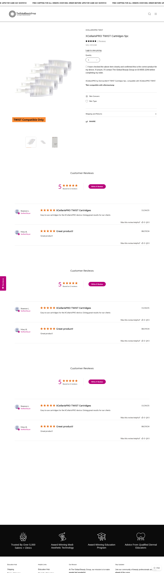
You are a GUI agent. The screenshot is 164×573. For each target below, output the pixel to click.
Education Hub (12, 564)
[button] (149, 14)
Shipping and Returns (94, 114)
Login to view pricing (93, 50)
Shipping (10, 569)
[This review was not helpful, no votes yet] (147, 222)
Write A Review (97, 186)
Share (92, 121)
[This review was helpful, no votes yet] (142, 222)
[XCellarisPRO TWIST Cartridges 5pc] (30, 142)
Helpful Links (42, 564)
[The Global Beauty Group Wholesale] (22, 14)
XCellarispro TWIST (94, 30)
